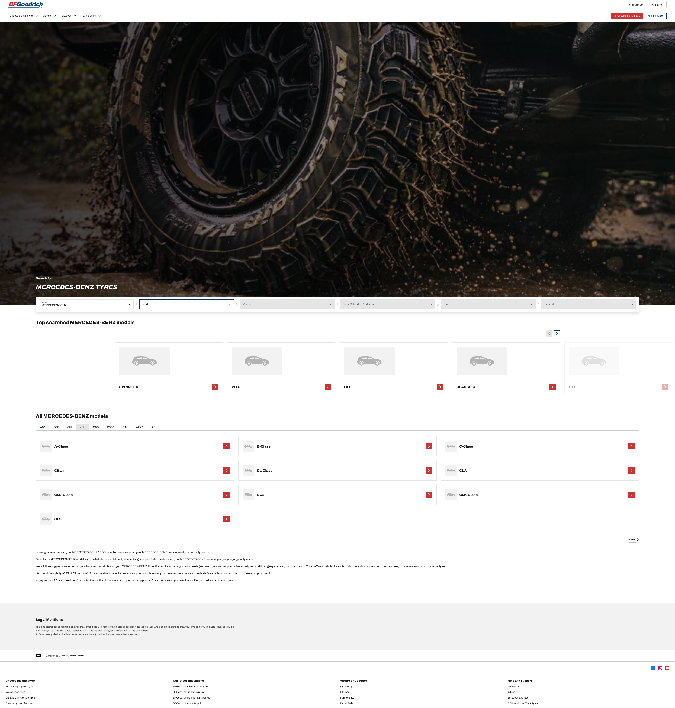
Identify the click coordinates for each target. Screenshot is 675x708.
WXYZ (139, 427)
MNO (96, 427)
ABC (43, 427)
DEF (56, 427)
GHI (69, 427)
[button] (129, 304)
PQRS (110, 427)
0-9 (153, 427)
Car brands (52, 656)
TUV (125, 427)
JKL (82, 427)
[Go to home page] (25, 5)
